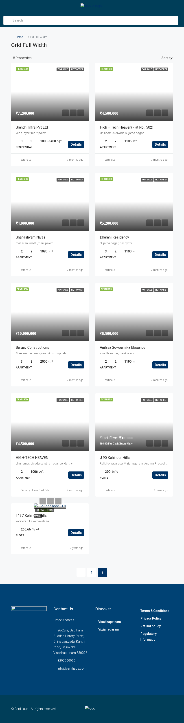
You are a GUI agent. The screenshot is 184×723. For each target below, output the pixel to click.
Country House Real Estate (36, 490)
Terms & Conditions (154, 611)
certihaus (26, 159)
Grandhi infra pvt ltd (32, 127)
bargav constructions (32, 347)
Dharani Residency (114, 237)
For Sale (41, 510)
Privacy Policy (150, 618)
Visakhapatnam (109, 622)
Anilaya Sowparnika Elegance (122, 347)
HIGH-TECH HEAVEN (32, 458)
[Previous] (81, 572)
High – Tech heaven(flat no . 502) (126, 127)
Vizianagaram (108, 629)
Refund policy (150, 626)
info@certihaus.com (72, 668)
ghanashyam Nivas (30, 237)
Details (76, 144)
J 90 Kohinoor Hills (115, 458)
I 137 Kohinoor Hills (31, 515)
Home (19, 37)
